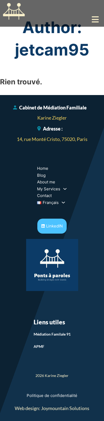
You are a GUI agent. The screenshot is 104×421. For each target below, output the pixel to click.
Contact (44, 195)
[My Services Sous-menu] (65, 189)
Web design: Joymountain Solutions (52, 408)
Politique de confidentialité (52, 395)
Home (42, 168)
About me (46, 181)
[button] (52, 19)
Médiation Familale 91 (52, 334)
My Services (48, 188)
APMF (39, 346)
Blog (41, 175)
